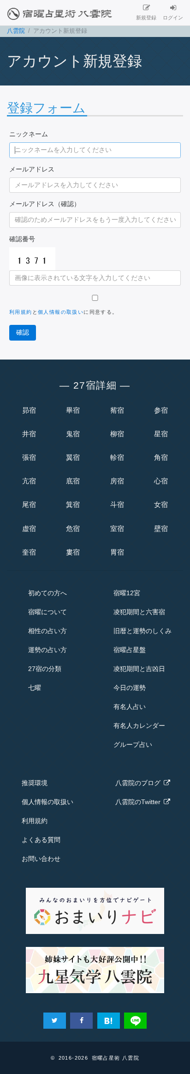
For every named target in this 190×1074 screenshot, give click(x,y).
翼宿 (73, 457)
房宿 (117, 481)
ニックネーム (28, 134)
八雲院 (16, 31)
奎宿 (29, 552)
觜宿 (117, 410)
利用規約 (20, 312)
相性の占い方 (47, 631)
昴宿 (29, 410)
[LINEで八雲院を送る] (135, 1021)
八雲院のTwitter (139, 802)
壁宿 (161, 528)
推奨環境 (35, 783)
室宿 (117, 528)
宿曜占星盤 (129, 649)
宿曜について (47, 612)
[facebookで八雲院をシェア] (81, 1021)
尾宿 (29, 504)
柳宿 (117, 434)
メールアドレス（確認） (44, 203)
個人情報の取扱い (60, 312)
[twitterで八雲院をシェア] (54, 1021)
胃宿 (117, 552)
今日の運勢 (129, 687)
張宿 (29, 457)
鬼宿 (73, 434)
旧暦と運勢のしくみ (142, 631)
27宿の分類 (44, 668)
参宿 (161, 410)
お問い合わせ (41, 858)
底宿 (73, 481)
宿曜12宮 (126, 593)
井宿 (29, 434)
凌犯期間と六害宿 (139, 612)
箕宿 (73, 504)
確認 (22, 332)
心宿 (161, 481)
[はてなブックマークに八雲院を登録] (108, 1021)
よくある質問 (41, 839)
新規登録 (146, 17)
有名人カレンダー (139, 725)
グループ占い (132, 744)
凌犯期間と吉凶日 (139, 668)
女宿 (161, 504)
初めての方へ (47, 593)
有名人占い (129, 706)
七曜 (34, 687)
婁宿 (73, 552)
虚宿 (29, 528)
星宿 (161, 434)
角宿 (161, 457)
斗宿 (117, 504)
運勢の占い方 (47, 649)
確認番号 (22, 239)
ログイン (173, 17)
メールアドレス (31, 169)
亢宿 (29, 481)
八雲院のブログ (139, 783)
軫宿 (117, 457)
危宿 (73, 528)
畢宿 (73, 410)
